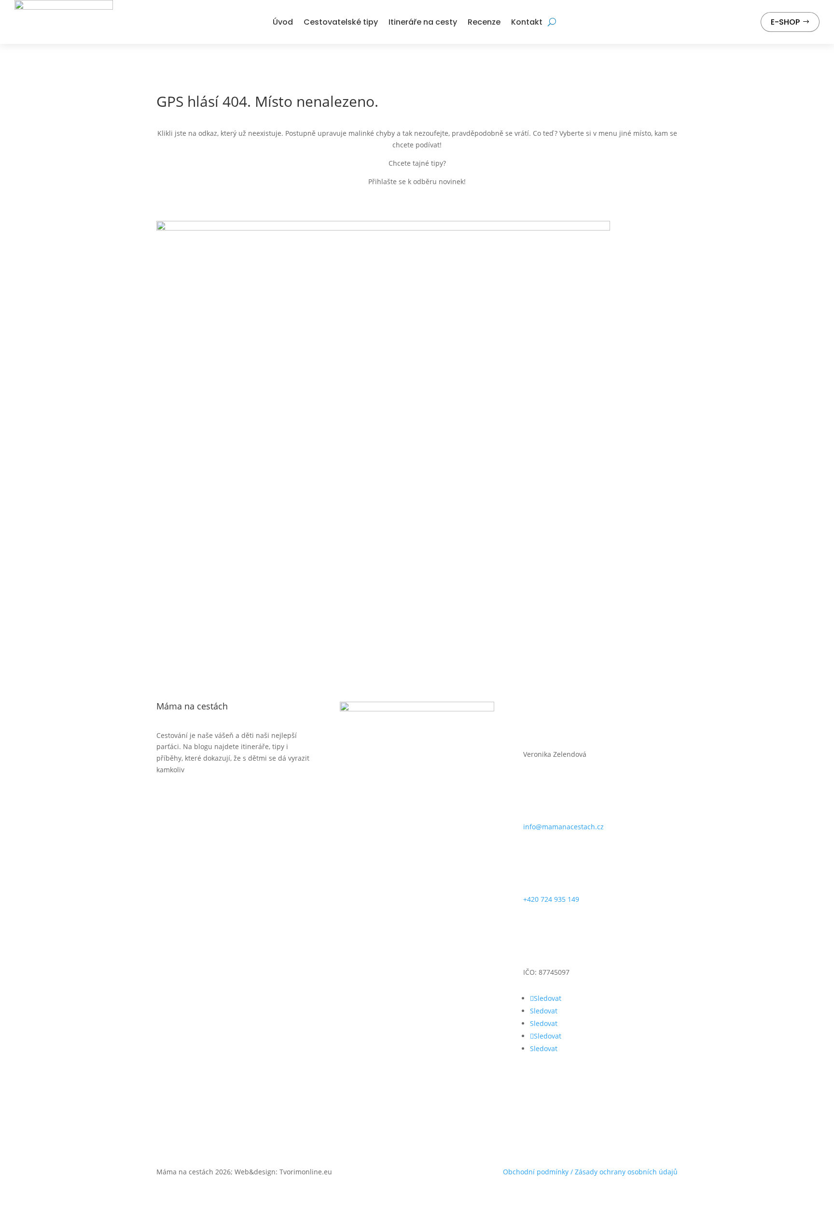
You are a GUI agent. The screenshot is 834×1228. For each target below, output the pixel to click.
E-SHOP (785, 22)
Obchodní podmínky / (539, 1171)
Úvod (283, 22)
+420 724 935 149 (551, 899)
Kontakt (526, 22)
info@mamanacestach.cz (563, 826)
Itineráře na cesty (423, 22)
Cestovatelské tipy (341, 22)
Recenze (484, 22)
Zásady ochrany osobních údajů (626, 1171)
